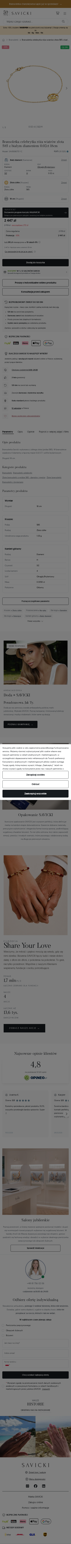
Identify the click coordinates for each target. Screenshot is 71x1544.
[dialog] (35, 772)
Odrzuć (35, 784)
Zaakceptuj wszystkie (35, 793)
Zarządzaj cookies (35, 774)
